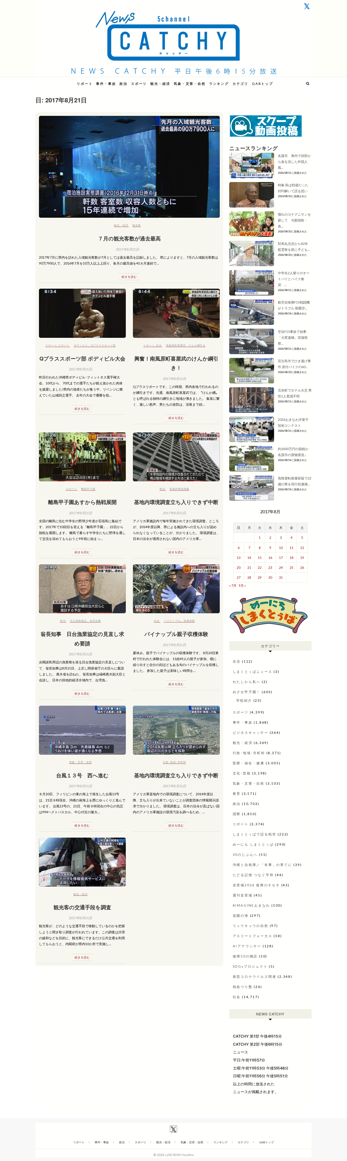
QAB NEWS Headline (60, 80)
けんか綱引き (197, 345)
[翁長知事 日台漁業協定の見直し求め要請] (82, 588)
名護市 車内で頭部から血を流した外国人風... (294, 162)
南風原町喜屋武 (176, 345)
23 (270, 567)
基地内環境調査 (179, 488)
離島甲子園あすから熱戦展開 (82, 502)
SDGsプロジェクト (250, 966)
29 (260, 577)
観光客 (136, 225)
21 (249, 567)
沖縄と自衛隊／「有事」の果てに (262, 865)
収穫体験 (189, 620)
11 (291, 548)
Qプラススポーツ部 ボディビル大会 (82, 358)
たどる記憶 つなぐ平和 (253, 875)
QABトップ (262, 84)
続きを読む (129, 276)
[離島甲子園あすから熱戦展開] (82, 456)
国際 (237, 814)
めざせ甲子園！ (247, 692)
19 (302, 558)
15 (260, 558)
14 (249, 558)
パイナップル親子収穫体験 (176, 634)
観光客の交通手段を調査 (82, 907)
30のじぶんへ (245, 854)
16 (270, 558)
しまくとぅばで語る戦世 (254, 834)
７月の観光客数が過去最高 (129, 238)
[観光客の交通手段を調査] (82, 862)
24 (281, 567)
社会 (159, 345)
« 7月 (233, 585)
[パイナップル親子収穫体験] (176, 588)
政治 (123, 84)
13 (239, 558)
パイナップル (172, 620)
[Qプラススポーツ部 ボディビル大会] (82, 313)
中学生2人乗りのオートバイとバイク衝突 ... (293, 279)
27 (239, 577)
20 (239, 567)
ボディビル (81, 345)
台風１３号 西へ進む (82, 775)
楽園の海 (241, 915)
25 (291, 567)
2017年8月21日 (127, 249)
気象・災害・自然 (189, 84)
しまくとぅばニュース (252, 672)
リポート (85, 84)
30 (270, 577)
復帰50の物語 (245, 956)
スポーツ (139, 84)
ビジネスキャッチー (250, 733)
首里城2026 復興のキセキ (256, 885)
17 (281, 558)
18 (291, 558)
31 (281, 577)
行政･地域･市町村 (174, 762)
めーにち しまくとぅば (253, 844)
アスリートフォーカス (252, 936)
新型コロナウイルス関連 (254, 976)
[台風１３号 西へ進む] (82, 730)
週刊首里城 (243, 895)
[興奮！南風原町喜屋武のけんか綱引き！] (176, 313)
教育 (237, 793)
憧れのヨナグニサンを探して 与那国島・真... (294, 220)
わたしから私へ (247, 682)
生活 (237, 661)
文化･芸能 (242, 773)
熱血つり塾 (243, 987)
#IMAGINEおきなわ (251, 905)
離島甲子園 (88, 488)
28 (249, 577)
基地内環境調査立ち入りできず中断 (176, 502)
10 (281, 548)
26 (302, 567)
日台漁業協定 (78, 620)
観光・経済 (160, 84)
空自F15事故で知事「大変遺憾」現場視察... (293, 337)
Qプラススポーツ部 (103, 345)
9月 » (242, 585)
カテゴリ (240, 84)
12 (302, 548)
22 (260, 567)
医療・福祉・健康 (248, 763)
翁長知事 (95, 620)
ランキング (219, 84)
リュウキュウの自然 (250, 926)
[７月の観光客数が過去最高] (129, 167)
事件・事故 (106, 84)
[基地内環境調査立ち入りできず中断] (176, 456)
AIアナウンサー (247, 946)
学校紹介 (244, 700)
